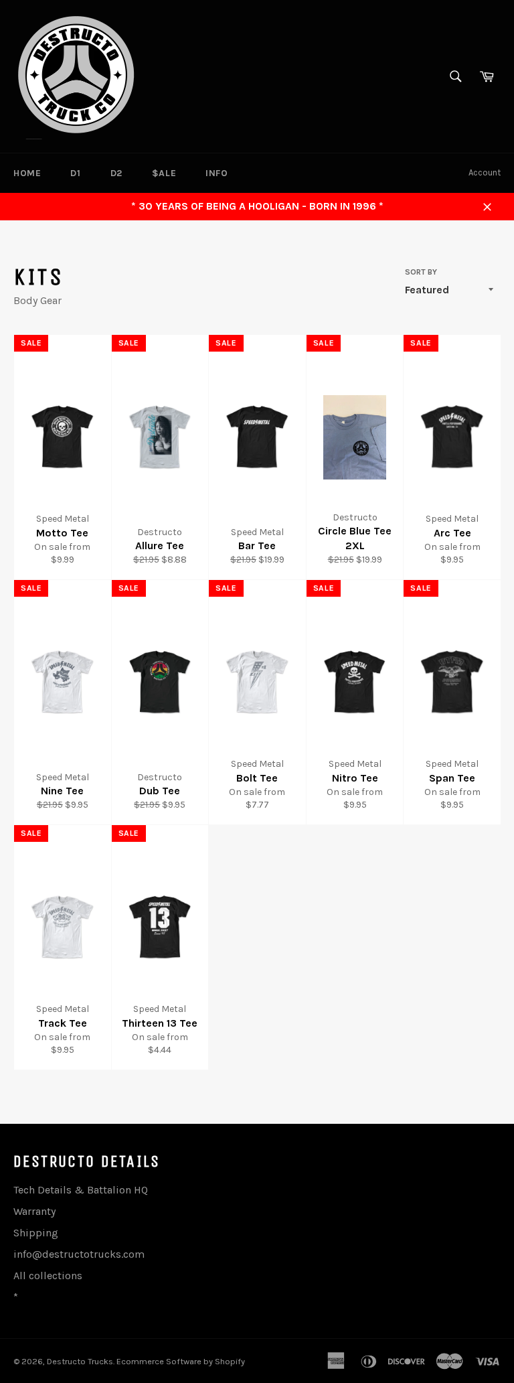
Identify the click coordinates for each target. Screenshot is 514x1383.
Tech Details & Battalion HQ (80, 1189)
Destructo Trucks (80, 1361)
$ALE (164, 173)
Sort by (421, 272)
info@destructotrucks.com (79, 1254)
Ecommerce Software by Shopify (180, 1361)
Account (484, 172)
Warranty (34, 1211)
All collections (47, 1275)
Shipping (35, 1232)
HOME (27, 173)
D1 (75, 173)
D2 (116, 173)
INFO (216, 173)
